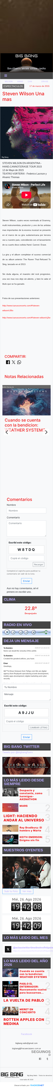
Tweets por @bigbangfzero (17, 752)
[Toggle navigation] (6, 75)
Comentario (13, 517)
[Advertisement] (26, 26)
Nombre (11, 504)
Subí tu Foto (11, 891)
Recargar (38, 564)
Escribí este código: (20, 542)
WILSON (9, 82)
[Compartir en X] (13, 363)
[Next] (46, 432)
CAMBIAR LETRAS (38, 727)
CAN (30, 82)
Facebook (26, 1034)
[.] (26, 872)
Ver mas (26, 891)
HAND (20, 82)
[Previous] (7, 432)
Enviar (26, 580)
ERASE (45, 82)
